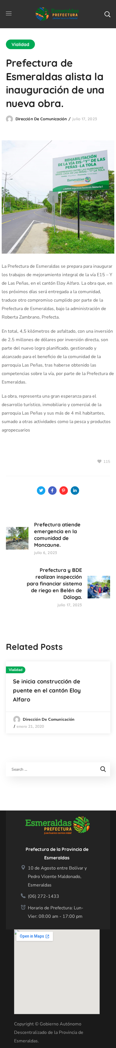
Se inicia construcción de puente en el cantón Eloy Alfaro (47, 690)
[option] (58, 697)
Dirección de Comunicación (41, 118)
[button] (107, 14)
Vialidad (21, 44)
